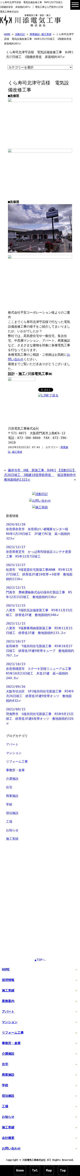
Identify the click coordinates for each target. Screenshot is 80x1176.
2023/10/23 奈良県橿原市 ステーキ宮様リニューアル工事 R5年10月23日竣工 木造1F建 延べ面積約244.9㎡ (40, 671)
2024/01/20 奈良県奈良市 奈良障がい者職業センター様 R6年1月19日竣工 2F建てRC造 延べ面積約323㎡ (38, 531)
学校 (9, 804)
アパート (12, 744)
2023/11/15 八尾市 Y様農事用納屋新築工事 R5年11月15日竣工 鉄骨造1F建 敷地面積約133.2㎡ (39, 628)
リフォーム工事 (17, 761)
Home (20, 1170)
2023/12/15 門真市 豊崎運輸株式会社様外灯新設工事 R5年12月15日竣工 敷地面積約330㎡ (39, 592)
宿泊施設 (12, 813)
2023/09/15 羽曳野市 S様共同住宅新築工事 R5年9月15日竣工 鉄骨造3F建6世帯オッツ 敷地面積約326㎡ (40, 716)
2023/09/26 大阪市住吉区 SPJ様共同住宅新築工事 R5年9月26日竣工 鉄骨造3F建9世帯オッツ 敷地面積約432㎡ (40, 694)
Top (63, 1170)
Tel (35, 1170)
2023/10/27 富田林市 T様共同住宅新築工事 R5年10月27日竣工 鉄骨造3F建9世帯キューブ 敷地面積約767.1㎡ (40, 648)
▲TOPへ (40, 960)
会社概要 (8, 1138)
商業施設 (35, 34)
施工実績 (46, 34)
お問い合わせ (11, 1148)
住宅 (9, 787)
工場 (9, 821)
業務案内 (8, 1001)
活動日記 (20, 34)
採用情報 (8, 980)
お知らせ (12, 830)
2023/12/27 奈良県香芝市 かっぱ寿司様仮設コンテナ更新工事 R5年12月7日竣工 (38, 551)
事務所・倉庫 (15, 770)
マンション (14, 753)
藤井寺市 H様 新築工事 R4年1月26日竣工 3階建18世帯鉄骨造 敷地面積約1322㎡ (30, 474)
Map (49, 1170)
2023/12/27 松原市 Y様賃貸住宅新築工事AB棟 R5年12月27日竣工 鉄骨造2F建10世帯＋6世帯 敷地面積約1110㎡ (39, 572)
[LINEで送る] (48, 395)
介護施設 (12, 779)
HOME (7, 34)
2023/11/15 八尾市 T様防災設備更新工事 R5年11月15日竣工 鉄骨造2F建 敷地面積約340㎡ (39, 610)
